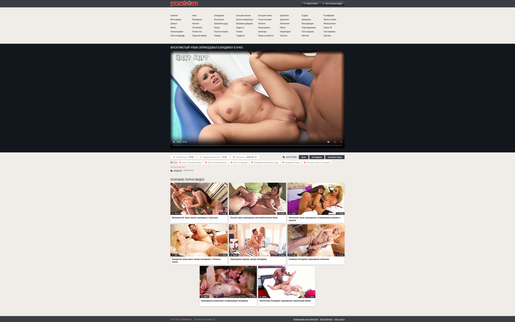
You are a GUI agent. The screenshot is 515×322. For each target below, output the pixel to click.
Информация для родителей (305, 319)
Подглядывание (309, 27)
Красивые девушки (244, 23)
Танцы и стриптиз (265, 35)
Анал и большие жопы (217, 162)
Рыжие (239, 31)
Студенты (240, 35)
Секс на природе (177, 35)
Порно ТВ (328, 27)
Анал (194, 15)
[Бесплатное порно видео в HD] (186, 4)
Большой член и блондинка (318, 162)
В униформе (329, 15)
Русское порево (221, 31)
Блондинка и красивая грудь (266, 162)
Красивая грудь (221, 23)
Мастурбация (307, 23)
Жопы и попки (330, 19)
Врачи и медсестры (244, 19)
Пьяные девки (176, 31)
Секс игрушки (308, 31)
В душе (305, 15)
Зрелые (173, 23)
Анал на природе (240, 162)
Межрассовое (330, 23)
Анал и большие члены (192, 162)
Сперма (217, 35)
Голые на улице (264, 19)
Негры (217, 27)
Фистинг (305, 35)
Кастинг (195, 23)
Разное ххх (197, 31)
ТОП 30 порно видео (334, 3)
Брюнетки (284, 15)
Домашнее (306, 19)
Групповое (284, 19)
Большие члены (265, 15)
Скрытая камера (199, 35)
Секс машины (329, 31)
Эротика (327, 35)
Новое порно (312, 3)
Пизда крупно (264, 27)
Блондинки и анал (292, 162)
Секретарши (285, 31)
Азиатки (174, 15)
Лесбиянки (285, 23)
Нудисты (240, 27)
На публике (197, 27)
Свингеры (262, 31)
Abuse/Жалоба (326, 319)
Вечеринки (197, 19)
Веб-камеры (175, 19)
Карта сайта (339, 319)
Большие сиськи (243, 15)
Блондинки (219, 15)
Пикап (282, 27)
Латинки (262, 23)
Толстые (283, 35)
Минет (173, 27)
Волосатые (219, 19)
